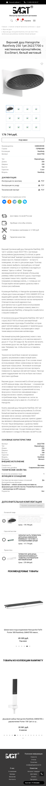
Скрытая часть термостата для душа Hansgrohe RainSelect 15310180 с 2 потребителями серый (29, 538)
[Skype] (25, 202)
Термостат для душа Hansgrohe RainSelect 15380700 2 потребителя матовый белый (28, 557)
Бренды (12, 774)
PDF (42, 181)
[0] (16, 21)
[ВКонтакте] (4, 202)
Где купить (33, 779)
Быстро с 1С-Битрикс (32, 783)
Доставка (33, 774)
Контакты (12, 779)
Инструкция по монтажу (12, 181)
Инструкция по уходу (10, 185)
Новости (34, 757)
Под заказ (23, 140)
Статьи (33, 759)
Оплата (33, 777)
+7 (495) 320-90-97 (32, 2)
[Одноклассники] (9, 202)
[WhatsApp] (20, 202)
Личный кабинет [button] (14, 2)
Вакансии (12, 777)
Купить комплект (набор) (32, 506)
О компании (12, 771)
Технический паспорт (10, 190)
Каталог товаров (34, 771)
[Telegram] (15, 202)
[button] (16, 646)
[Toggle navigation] (34, 21)
